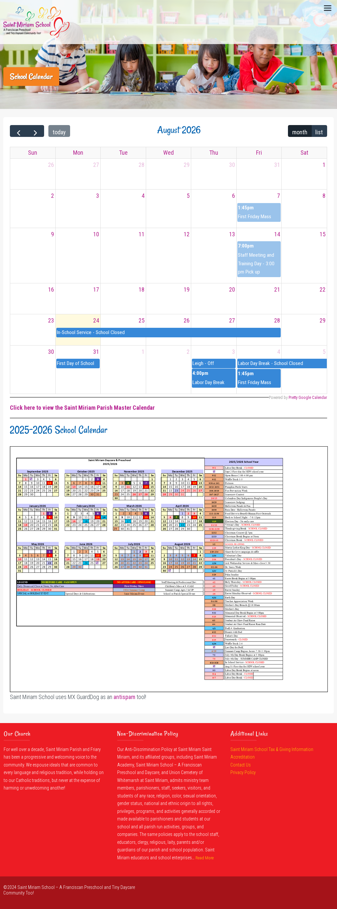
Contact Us (240, 764)
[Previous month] (18, 131)
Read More (204, 857)
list (319, 132)
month (299, 132)
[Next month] (35, 131)
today (59, 132)
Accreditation (242, 757)
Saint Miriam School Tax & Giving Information (271, 749)
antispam (124, 696)
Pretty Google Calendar (308, 397)
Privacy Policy (243, 772)
